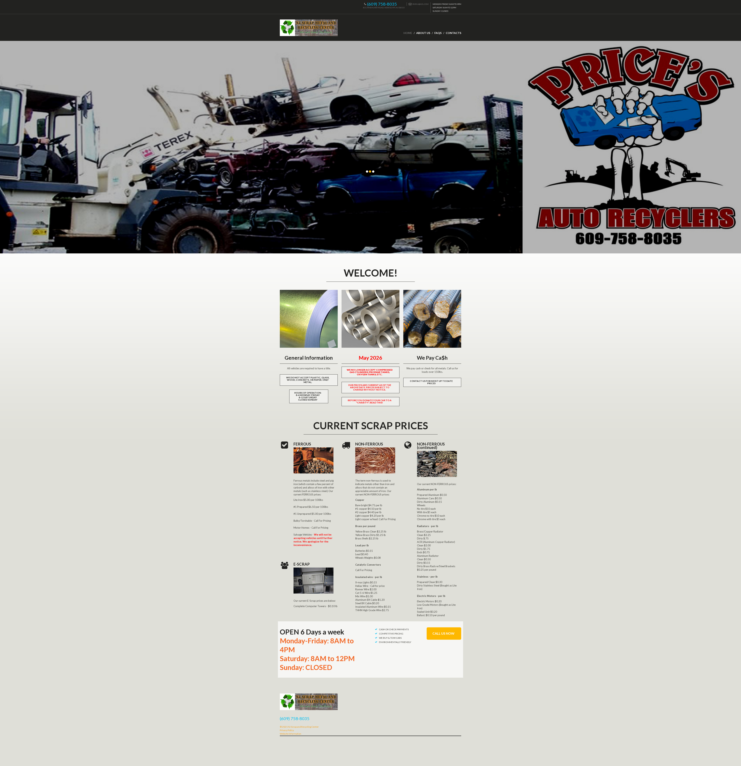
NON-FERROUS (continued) (431, 446)
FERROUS (302, 444)
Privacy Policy (287, 730)
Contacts (453, 33)
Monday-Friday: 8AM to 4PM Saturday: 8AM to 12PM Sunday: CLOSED (447, 7)
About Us (423, 33)
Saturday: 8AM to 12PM (317, 658)
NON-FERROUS (369, 444)
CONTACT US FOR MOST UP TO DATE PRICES (431, 382)
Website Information (290, 733)
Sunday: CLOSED (306, 667)
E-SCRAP (302, 564)
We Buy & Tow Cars (390, 637)
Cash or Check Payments (394, 629)
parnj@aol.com (420, 4)
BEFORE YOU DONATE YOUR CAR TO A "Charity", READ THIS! (370, 401)
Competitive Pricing (391, 633)
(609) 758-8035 (382, 4)
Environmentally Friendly (395, 642)
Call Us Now (443, 633)
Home (407, 33)
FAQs (438, 33)
